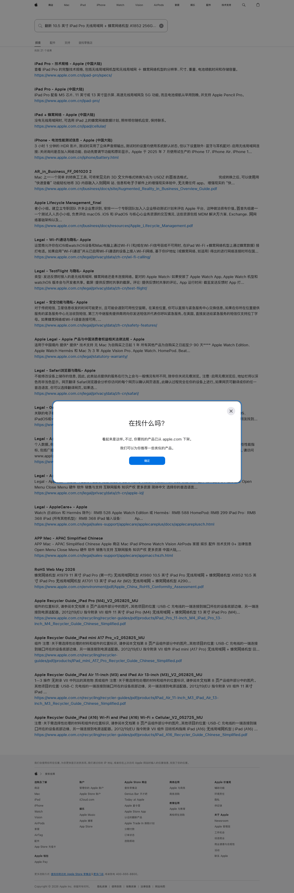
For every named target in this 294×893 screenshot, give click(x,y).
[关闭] (231, 411)
